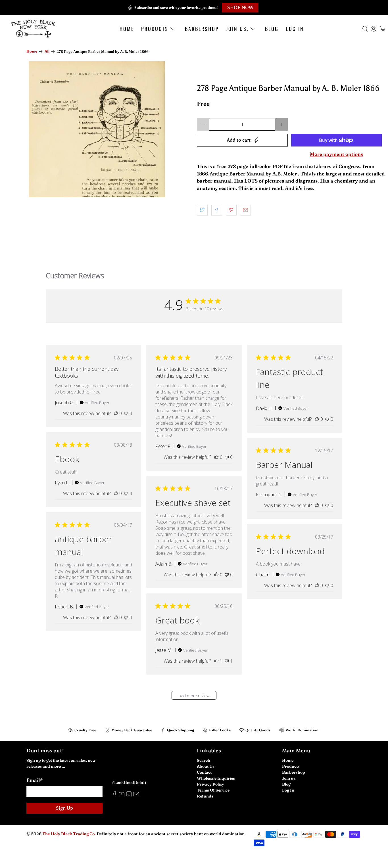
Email (34, 780)
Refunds (205, 796)
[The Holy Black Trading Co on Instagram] (129, 795)
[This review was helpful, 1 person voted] (216, 661)
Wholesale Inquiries (216, 778)
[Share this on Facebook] (216, 210)
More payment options (336, 154)
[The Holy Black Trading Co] (33, 28)
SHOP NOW (240, 7)
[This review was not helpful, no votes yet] (126, 413)
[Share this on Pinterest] (231, 210)
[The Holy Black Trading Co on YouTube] (121, 795)
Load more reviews (193, 695)
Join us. (237, 28)
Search (203, 760)
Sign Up (64, 808)
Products (154, 28)
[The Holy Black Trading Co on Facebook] (114, 795)
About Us (205, 766)
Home (127, 28)
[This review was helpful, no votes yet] (116, 413)
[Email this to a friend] (245, 210)
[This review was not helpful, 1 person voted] (227, 661)
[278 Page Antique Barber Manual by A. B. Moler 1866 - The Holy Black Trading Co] (97, 129)
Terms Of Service (213, 790)
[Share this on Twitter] (202, 210)
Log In (295, 28)
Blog (272, 28)
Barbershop (202, 28)
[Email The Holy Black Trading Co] (136, 795)
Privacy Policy (210, 784)
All (47, 51)
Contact (204, 772)
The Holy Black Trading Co (68, 833)
